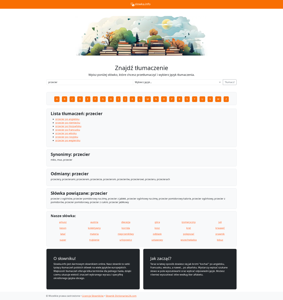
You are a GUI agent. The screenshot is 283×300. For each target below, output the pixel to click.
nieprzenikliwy (126, 234)
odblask (157, 234)
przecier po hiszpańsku (68, 126)
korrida (126, 228)
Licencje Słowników (93, 295)
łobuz (220, 239)
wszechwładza (189, 239)
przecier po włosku (66, 133)
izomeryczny (189, 222)
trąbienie (94, 239)
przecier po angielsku (67, 119)
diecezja (125, 222)
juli (220, 222)
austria (94, 222)
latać (63, 234)
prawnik (220, 234)
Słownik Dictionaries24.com (121, 295)
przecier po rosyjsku (66, 136)
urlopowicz (126, 239)
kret (188, 228)
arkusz (63, 222)
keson (63, 228)
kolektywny (94, 228)
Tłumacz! (230, 82)
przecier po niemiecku (67, 122)
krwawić (220, 228)
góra (157, 222)
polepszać (188, 234)
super (63, 239)
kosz (157, 228)
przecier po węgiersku (67, 140)
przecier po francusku (67, 129)
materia (94, 234)
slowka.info (142, 4)
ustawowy (157, 239)
